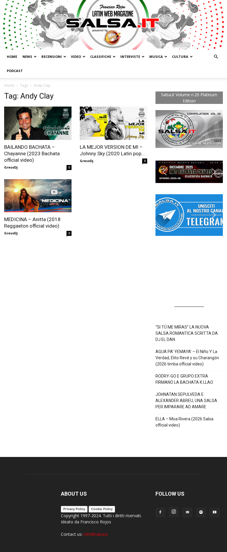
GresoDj (11, 167)
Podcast (15, 70)
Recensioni (51, 56)
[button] (216, 57)
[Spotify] (201, 512)
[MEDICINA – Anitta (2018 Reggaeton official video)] (38, 196)
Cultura (180, 56)
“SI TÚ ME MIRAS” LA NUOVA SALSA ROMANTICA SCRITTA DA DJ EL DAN (186, 333)
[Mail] (187, 512)
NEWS (27, 56)
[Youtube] (214, 512)
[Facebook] (160, 512)
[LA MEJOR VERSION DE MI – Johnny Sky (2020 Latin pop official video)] (113, 123)
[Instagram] (174, 512)
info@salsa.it (96, 534)
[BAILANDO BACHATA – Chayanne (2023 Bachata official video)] (38, 123)
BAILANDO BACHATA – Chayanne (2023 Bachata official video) (32, 153)
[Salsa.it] (113, 25)
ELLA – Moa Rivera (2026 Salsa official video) (184, 422)
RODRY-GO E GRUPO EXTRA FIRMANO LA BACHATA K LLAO (184, 379)
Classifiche (100, 56)
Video (76, 56)
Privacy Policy (74, 509)
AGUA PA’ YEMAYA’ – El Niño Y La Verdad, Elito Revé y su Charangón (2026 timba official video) (187, 357)
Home (12, 56)
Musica (156, 56)
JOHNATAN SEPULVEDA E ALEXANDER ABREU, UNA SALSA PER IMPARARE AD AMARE (186, 400)
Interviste (130, 56)
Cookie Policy (102, 509)
